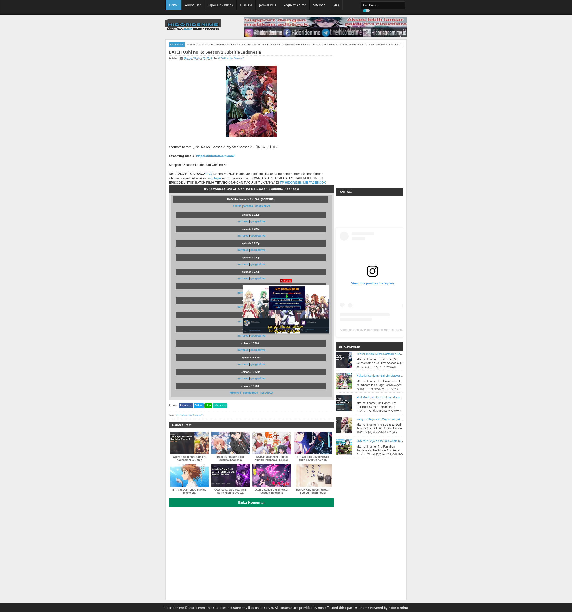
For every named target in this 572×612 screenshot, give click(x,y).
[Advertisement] (369, 117)
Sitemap (319, 5)
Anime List (193, 5)
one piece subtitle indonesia (296, 44)
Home (173, 5)
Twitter (199, 405)
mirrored (242, 221)
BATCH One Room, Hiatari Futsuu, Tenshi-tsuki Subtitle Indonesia (312, 493)
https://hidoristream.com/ (215, 156)
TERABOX (266, 392)
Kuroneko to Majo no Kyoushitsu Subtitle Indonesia (340, 44)
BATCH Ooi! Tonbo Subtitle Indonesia (189, 491)
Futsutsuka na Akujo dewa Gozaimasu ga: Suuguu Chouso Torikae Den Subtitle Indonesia (233, 44)
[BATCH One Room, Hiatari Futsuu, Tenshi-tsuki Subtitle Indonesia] (313, 475)
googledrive (262, 206)
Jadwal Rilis (267, 5)
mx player (214, 178)
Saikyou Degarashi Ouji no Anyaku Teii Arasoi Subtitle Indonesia (399, 419)
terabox (248, 206)
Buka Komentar (251, 502)
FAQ (336, 5)
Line (208, 405)
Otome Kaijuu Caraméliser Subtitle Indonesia (271, 491)
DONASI (246, 5)
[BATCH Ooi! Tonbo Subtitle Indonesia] (189, 475)
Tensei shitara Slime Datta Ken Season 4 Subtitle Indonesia (395, 354)
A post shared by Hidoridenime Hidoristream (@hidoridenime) (383, 329)
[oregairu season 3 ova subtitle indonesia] (230, 443)
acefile (237, 206)
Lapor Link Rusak (220, 5)
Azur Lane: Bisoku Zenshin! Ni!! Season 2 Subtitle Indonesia (400, 44)
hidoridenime (174, 608)
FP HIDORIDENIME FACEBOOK (303, 182)
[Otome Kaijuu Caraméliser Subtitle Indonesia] (271, 475)
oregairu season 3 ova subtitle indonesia (230, 458)
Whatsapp (220, 405)
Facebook (186, 405)
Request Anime (294, 5)
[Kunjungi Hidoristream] (286, 309)
